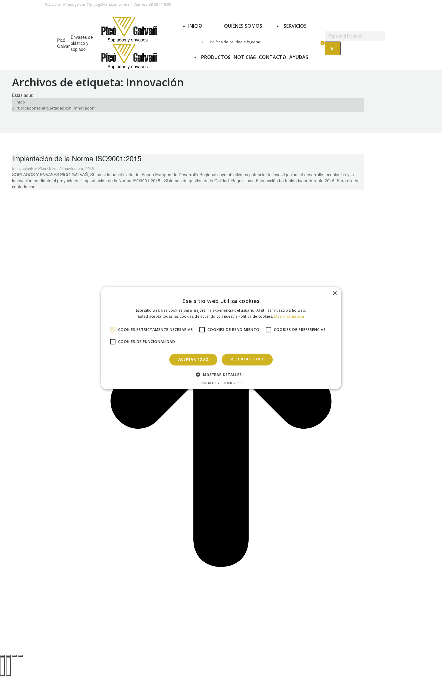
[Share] (8, 656)
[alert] (221, 338)
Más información (289, 316)
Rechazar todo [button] (247, 359)
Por (45, 168)
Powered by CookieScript (221, 383)
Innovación (21, 168)
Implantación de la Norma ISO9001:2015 (76, 158)
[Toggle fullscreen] (14, 656)
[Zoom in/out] (20, 656)
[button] (221, 375)
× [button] (334, 293)
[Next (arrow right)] (8, 666)
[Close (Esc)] (2, 656)
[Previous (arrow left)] (2, 666)
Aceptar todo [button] (193, 359)
